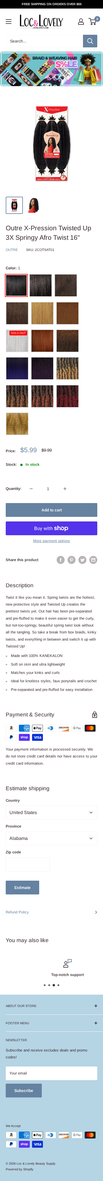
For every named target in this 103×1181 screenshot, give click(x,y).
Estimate (22, 887)
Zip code (13, 852)
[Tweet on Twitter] (82, 560)
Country (13, 800)
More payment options (51, 541)
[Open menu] (8, 21)
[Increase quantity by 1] (65, 489)
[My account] (81, 21)
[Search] (90, 41)
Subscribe (23, 1090)
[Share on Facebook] (61, 560)
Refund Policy (17, 912)
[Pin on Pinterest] (72, 560)
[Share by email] (93, 560)
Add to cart (51, 510)
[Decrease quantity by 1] (31, 489)
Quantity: (13, 488)
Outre (12, 250)
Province (13, 826)
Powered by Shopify (19, 1169)
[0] (92, 21)
